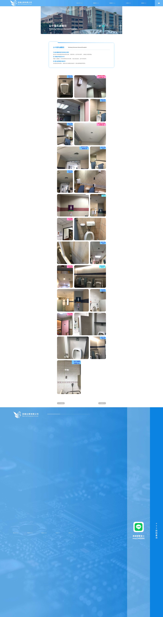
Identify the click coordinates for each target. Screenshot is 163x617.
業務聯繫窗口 (139, 536)
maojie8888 (139, 538)
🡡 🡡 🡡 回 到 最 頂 (156, 531)
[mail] (159, 3)
